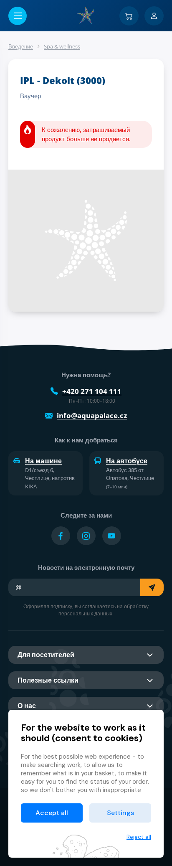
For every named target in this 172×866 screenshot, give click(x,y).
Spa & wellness (62, 46)
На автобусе (126, 460)
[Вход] (154, 15)
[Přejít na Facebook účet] (60, 535)
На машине (43, 460)
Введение (20, 46)
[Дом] (86, 15)
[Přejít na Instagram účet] (86, 535)
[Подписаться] (152, 587)
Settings (120, 812)
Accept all (51, 812)
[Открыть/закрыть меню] (17, 16)
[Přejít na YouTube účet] (111, 535)
